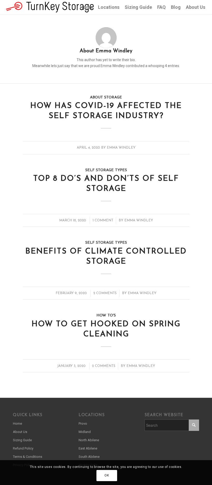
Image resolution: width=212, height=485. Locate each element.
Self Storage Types (106, 170)
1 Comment (103, 220)
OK (106, 475)
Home (17, 423)
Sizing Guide (22, 440)
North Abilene (89, 440)
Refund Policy (23, 448)
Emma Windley (121, 147)
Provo (83, 423)
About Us (20, 432)
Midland (85, 432)
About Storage (106, 97)
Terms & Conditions (27, 457)
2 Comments (105, 293)
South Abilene (89, 457)
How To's (106, 315)
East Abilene (88, 448)
